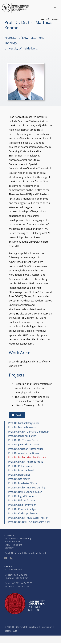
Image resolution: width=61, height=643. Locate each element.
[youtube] (5, 558)
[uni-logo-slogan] (25, 594)
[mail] (11, 558)
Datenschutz (10, 630)
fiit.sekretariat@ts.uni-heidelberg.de (29, 553)
